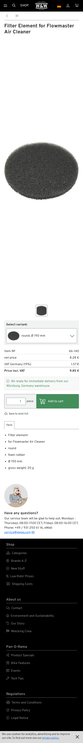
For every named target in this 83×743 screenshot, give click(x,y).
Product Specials (20, 655)
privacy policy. (50, 738)
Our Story (15, 624)
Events (13, 671)
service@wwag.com (17, 532)
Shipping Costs (19, 584)
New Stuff (15, 569)
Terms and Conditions (24, 703)
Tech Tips (15, 679)
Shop (24, 6)
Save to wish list (18, 413)
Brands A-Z (16, 561)
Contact (14, 608)
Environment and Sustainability (30, 616)
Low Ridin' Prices (20, 576)
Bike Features (18, 663)
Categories (16, 553)
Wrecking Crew (18, 631)
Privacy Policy (18, 710)
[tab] (9, 425)
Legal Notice (17, 718)
